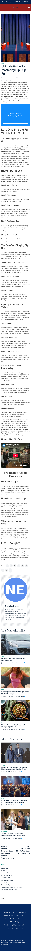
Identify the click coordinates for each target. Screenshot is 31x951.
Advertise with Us (6, 875)
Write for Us (4, 873)
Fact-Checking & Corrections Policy (11, 887)
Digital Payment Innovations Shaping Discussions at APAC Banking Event (14, 768)
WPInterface (5, 944)
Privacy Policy (5, 877)
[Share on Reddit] (26, 565)
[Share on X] (11, 565)
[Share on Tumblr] (2, 570)
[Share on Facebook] (7, 565)
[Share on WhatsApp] (18, 565)
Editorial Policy (5, 885)
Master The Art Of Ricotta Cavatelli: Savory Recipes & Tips (13, 726)
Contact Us (4, 868)
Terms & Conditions (7, 880)
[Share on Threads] (6, 570)
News (2, 63)
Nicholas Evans (7, 80)
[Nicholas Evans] (15, 590)
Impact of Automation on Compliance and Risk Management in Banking (14, 801)
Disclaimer (4, 882)
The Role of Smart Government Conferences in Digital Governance (13, 834)
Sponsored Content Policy (9, 889)
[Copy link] (10, 570)
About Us (4, 870)
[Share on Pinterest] (22, 565)
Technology (4, 831)
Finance (3, 765)
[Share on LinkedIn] (14, 565)
